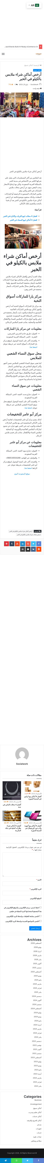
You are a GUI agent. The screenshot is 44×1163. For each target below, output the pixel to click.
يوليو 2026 (37, 947)
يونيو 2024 (37, 1017)
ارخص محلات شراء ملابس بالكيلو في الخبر (29, 534)
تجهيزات (38, 1129)
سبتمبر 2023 (36, 1053)
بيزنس (39, 1125)
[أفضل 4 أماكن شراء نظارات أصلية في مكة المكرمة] (12, 816)
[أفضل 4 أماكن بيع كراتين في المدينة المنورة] (32, 786)
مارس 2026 (37, 955)
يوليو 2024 (37, 1013)
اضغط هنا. (33, 347)
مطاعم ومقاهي (36, 1141)
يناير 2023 (37, 1086)
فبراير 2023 (37, 1082)
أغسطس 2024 (36, 1008)
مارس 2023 (37, 1078)
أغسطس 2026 (36, 943)
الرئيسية (37, 65)
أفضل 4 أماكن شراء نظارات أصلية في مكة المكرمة (13, 828)
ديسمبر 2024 (36, 996)
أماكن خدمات (37, 1116)
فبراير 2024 (37, 1033)
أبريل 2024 (37, 1025)
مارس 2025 (37, 984)
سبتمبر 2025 (36, 968)
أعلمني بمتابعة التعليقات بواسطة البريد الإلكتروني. (22, 916)
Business (38, 1100)
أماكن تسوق (28, 65)
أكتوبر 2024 (37, 1000)
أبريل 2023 (37, 1074)
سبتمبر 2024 (36, 1004)
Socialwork (34, 84)
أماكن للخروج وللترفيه (34, 1120)
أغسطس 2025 (36, 972)
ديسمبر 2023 (36, 1041)
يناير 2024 (37, 1037)
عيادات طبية (37, 1137)
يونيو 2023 (37, 1066)
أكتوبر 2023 (37, 1049)
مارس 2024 (37, 1029)
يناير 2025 (37, 992)
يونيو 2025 (37, 976)
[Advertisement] (22, 649)
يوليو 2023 (37, 1062)
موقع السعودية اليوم (22, 474)
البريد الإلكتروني (35, 889)
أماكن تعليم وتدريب (34, 1112)
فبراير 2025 (37, 988)
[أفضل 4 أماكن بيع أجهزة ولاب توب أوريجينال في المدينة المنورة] (32, 816)
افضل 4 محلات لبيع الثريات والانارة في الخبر (20, 216)
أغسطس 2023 (36, 1057)
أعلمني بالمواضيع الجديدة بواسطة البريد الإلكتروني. (22, 921)
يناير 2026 (37, 959)
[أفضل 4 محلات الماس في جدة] (12, 790)
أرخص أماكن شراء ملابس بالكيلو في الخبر (20, 531)
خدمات (39, 1133)
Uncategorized (35, 1104)
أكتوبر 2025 (37, 964)
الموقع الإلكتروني (35, 898)
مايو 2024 (37, 1021)
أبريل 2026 (37, 951)
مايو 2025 (37, 980)
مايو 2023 (37, 1070)
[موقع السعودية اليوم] (38, 54)
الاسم (38, 880)
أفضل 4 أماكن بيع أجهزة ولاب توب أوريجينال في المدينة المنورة (33, 828)
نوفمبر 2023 (37, 1045)
